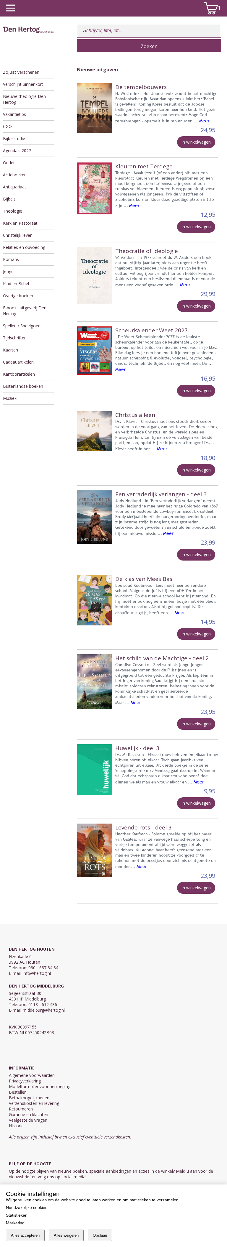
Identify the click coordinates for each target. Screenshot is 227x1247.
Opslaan (100, 1235)
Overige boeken (18, 295)
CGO (7, 126)
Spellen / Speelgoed (21, 325)
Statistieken (16, 1215)
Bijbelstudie (14, 138)
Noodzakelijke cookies (26, 1207)
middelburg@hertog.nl (44, 1010)
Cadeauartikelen (18, 362)
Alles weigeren (66, 1235)
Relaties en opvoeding (24, 247)
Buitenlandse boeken (23, 386)
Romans (11, 259)
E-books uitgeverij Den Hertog (24, 310)
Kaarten (10, 350)
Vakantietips (14, 114)
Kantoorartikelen (19, 374)
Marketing (15, 1222)
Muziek (10, 398)
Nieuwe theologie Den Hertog (24, 99)
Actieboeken (15, 175)
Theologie (12, 211)
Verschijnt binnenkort (23, 84)
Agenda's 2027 (17, 150)
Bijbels (9, 199)
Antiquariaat (14, 187)
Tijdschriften (15, 338)
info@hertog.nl (37, 973)
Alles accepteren (25, 1235)
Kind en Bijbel (16, 283)
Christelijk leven (18, 235)
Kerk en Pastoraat (20, 223)
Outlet (9, 162)
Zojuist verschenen (21, 72)
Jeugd (8, 271)
